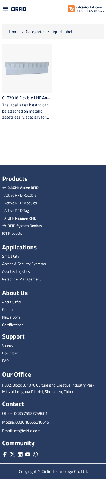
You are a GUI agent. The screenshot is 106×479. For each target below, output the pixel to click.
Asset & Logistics (16, 271)
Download (10, 353)
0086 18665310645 (90, 11)
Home (14, 31)
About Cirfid (11, 302)
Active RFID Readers (20, 195)
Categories (35, 31)
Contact (8, 309)
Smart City (10, 256)
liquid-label (62, 31)
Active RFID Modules (20, 203)
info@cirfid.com (89, 7)
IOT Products (12, 233)
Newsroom (11, 317)
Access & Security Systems (24, 264)
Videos (7, 345)
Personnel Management (21, 279)
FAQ (5, 360)
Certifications (13, 324)
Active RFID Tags (17, 210)
